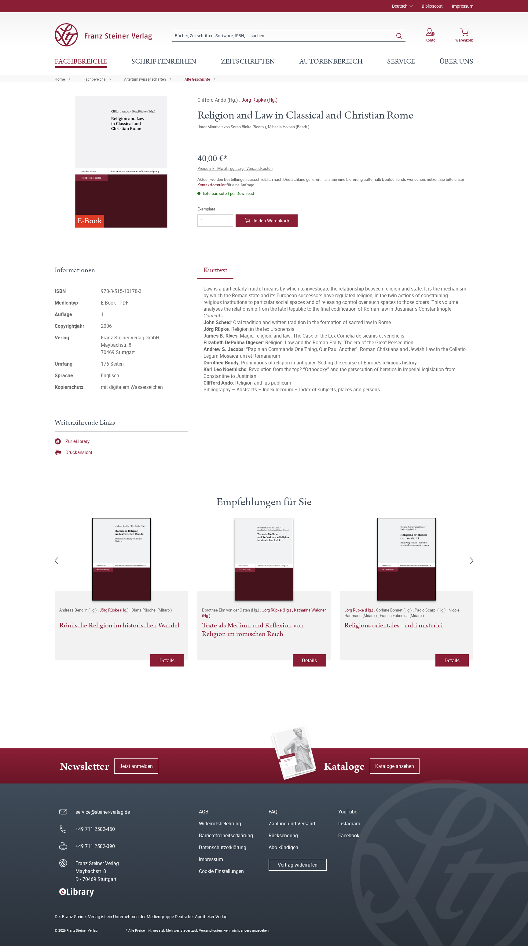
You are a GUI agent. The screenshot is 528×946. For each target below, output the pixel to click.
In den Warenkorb (271, 220)
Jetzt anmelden (136, 766)
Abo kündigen (283, 847)
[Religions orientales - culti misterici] (406, 559)
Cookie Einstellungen (221, 871)
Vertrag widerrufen (297, 864)
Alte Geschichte (197, 79)
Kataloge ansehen (394, 766)
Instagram (349, 823)
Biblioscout (432, 6)
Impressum (462, 6)
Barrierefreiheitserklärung (226, 835)
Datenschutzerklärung (222, 847)
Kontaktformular (211, 185)
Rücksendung (283, 835)
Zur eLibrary (77, 441)
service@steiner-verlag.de (102, 812)
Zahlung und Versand (292, 823)
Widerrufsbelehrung (220, 823)
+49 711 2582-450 (95, 829)
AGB (203, 811)
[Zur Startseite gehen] (103, 34)
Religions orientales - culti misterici (393, 625)
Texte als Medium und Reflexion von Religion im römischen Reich (253, 630)
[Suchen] (399, 36)
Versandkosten (210, 930)
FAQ (273, 811)
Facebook (348, 835)
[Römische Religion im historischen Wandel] (121, 559)
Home (60, 79)
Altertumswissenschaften (145, 79)
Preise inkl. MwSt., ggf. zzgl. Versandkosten (235, 168)
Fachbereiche (94, 79)
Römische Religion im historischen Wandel (119, 625)
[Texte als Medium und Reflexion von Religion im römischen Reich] (264, 559)
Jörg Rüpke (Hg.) (259, 100)
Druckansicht (78, 452)
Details (167, 660)
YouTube (347, 811)
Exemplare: (206, 209)
